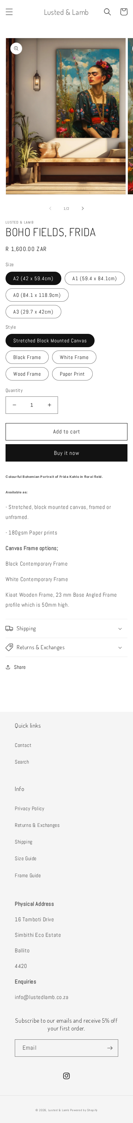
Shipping (24, 841)
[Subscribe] (110, 1048)
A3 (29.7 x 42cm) (33, 311)
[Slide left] (50, 208)
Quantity (14, 390)
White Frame (74, 357)
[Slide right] (83, 208)
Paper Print (72, 374)
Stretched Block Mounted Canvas (50, 340)
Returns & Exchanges (37, 825)
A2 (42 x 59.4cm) (33, 278)
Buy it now (66, 452)
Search (22, 761)
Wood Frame (27, 374)
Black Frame (27, 357)
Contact (23, 745)
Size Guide (26, 858)
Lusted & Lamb (58, 1110)
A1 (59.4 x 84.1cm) (94, 278)
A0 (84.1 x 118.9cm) (37, 295)
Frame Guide (28, 875)
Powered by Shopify (84, 1110)
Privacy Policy (29, 808)
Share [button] (20, 667)
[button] (9, 12)
